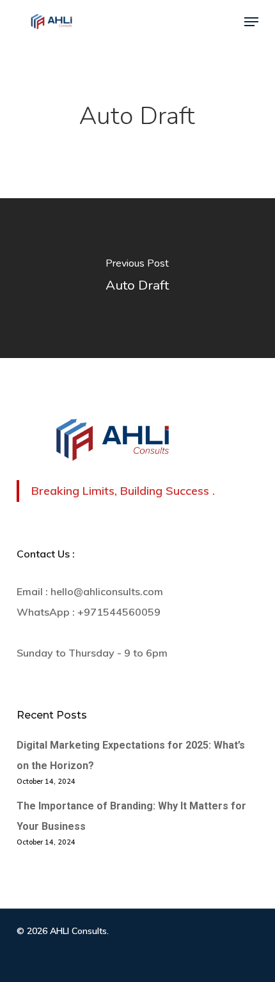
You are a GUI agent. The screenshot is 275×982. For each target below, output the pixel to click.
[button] (251, 21)
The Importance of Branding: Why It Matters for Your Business (131, 816)
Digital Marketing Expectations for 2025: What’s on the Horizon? (131, 755)
